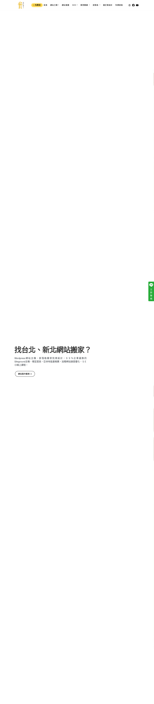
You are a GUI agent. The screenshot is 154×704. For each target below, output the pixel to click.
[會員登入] (129, 5)
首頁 (45, 5)
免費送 (37, 5)
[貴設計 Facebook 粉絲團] (133, 5)
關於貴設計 (107, 5)
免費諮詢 (119, 5)
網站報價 (65, 5)
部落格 (96, 5)
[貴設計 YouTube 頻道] (136, 5)
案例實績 (84, 5)
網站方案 (54, 5)
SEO (74, 5)
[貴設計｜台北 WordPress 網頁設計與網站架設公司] (21, 5)
